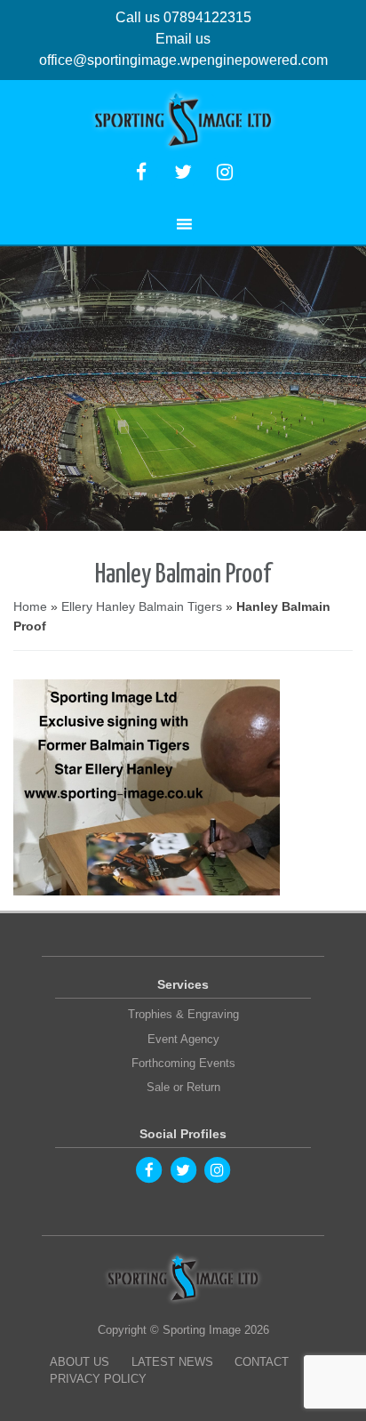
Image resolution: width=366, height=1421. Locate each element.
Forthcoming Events (183, 1063)
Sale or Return (183, 1087)
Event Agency (183, 1039)
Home (30, 606)
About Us (79, 1362)
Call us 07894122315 (183, 17)
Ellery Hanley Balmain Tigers (141, 606)
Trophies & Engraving (183, 1014)
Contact (262, 1362)
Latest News (172, 1362)
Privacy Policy (98, 1378)
